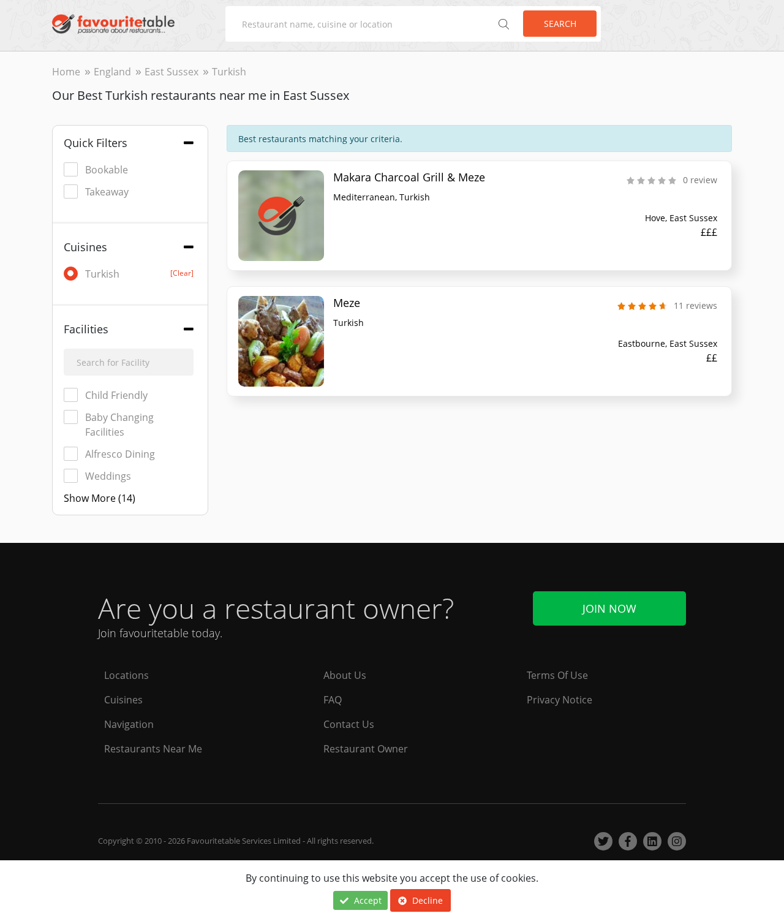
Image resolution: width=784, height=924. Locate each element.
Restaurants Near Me (153, 748)
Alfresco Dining (120, 454)
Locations (126, 675)
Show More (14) (99, 498)
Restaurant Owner (365, 748)
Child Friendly (116, 395)
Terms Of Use (557, 675)
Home (66, 71)
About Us (344, 675)
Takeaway (107, 192)
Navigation (129, 724)
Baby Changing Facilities (119, 425)
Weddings (108, 476)
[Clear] (182, 273)
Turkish (139, 274)
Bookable (106, 169)
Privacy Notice (559, 699)
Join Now (609, 608)
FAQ (332, 699)
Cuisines (123, 699)
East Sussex (171, 71)
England (112, 71)
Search (560, 23)
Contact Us (348, 724)
